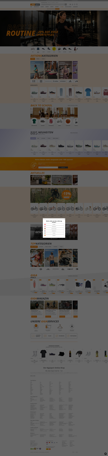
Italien (54, 233)
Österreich (54, 226)
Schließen (64, 219)
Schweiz (54, 224)
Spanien (54, 235)
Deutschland (54, 228)
